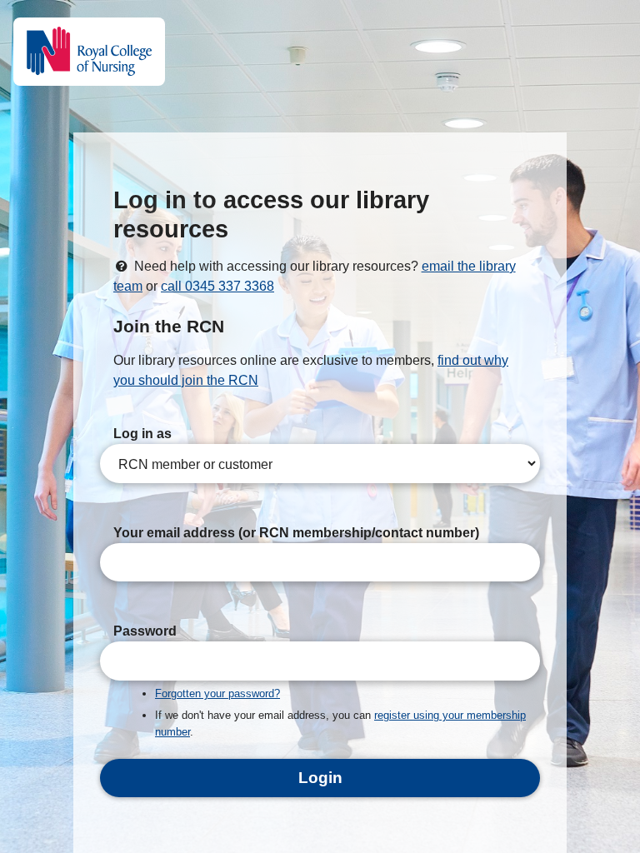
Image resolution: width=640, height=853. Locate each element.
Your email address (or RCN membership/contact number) (296, 533)
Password (145, 631)
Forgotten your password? (217, 693)
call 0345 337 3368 (217, 286)
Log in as (142, 433)
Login (320, 777)
